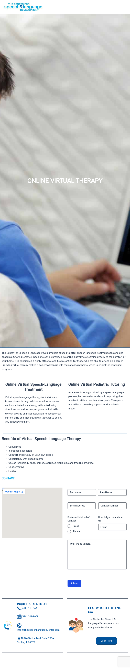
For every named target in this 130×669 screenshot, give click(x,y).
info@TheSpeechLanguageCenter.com (38, 629)
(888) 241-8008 (30, 616)
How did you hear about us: (110, 519)
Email (76, 526)
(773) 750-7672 (29, 608)
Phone (76, 531)
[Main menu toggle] (123, 6)
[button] (106, 641)
